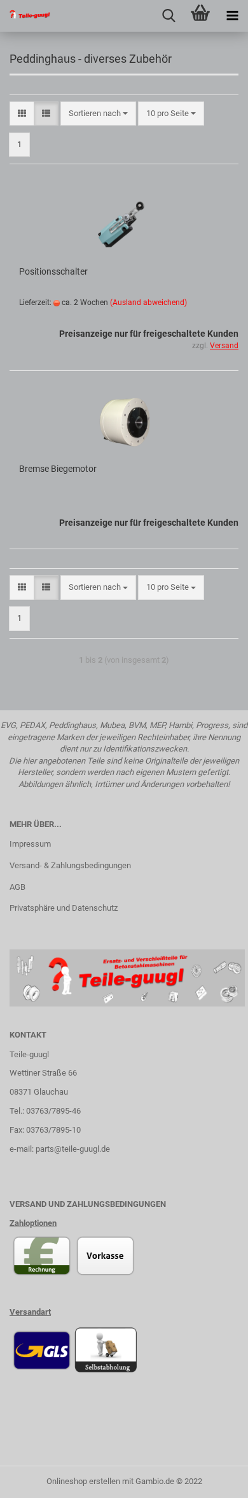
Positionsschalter (53, 271)
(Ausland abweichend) (148, 302)
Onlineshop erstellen (83, 1481)
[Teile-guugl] (25, 16)
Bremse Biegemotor (58, 469)
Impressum (30, 844)
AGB (17, 887)
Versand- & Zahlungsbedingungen (70, 865)
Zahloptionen (33, 1223)
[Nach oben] (213, 1479)
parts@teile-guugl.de (73, 1149)
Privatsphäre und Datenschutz (64, 908)
